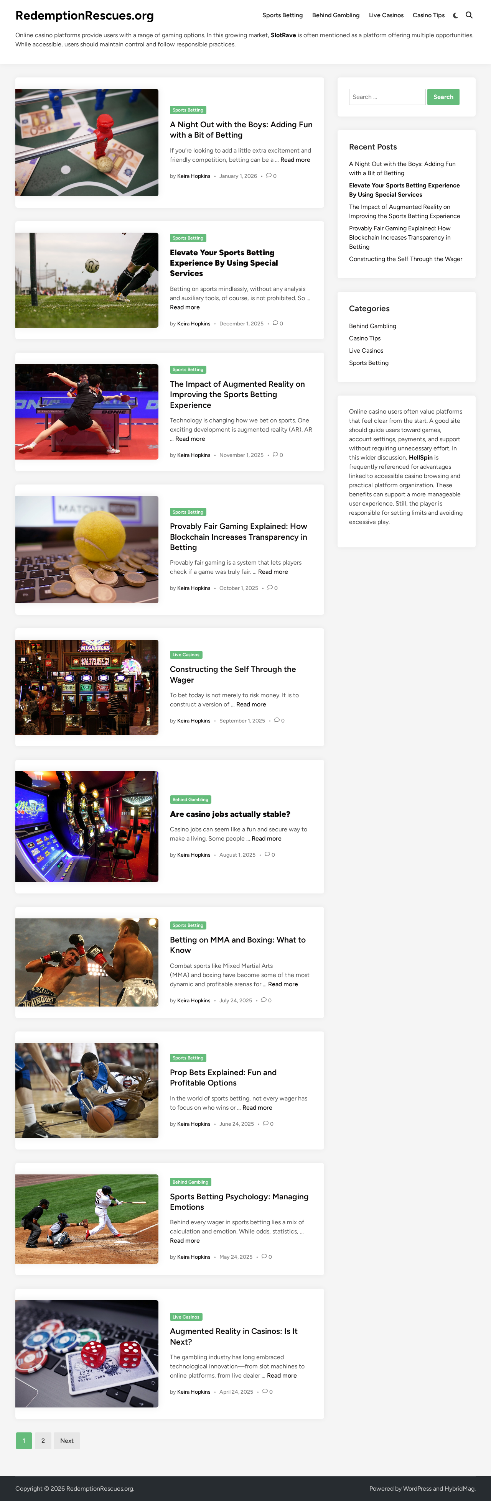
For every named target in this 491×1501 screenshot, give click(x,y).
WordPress (417, 1488)
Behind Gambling (336, 15)
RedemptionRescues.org (84, 15)
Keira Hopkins (194, 176)
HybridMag (460, 1488)
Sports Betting (282, 15)
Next (67, 1440)
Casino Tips (429, 15)
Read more (295, 159)
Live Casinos (386, 15)
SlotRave (283, 35)
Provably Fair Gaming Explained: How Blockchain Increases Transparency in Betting (238, 536)
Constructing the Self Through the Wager (405, 259)
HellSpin (421, 457)
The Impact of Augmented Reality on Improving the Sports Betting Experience (237, 394)
